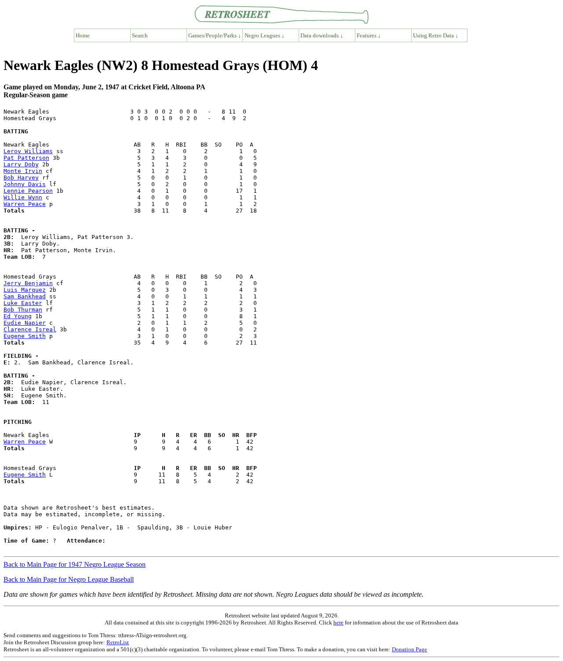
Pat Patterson (26, 157)
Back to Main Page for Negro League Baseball (69, 579)
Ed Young (18, 316)
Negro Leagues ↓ (265, 35)
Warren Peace (25, 204)
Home (83, 35)
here (338, 622)
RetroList (117, 642)
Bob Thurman (23, 309)
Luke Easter (23, 303)
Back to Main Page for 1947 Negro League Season (75, 564)
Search (140, 35)
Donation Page (409, 649)
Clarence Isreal (30, 329)
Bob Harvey (21, 177)
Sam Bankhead (25, 296)
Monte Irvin (23, 171)
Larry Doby (21, 164)
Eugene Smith (25, 336)
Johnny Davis (25, 184)
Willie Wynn (23, 197)
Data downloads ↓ (321, 35)
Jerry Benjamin (28, 283)
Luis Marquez (25, 289)
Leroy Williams (28, 151)
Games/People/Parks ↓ (214, 35)
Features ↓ (369, 35)
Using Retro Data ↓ (435, 35)
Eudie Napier (25, 322)
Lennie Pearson (28, 190)
